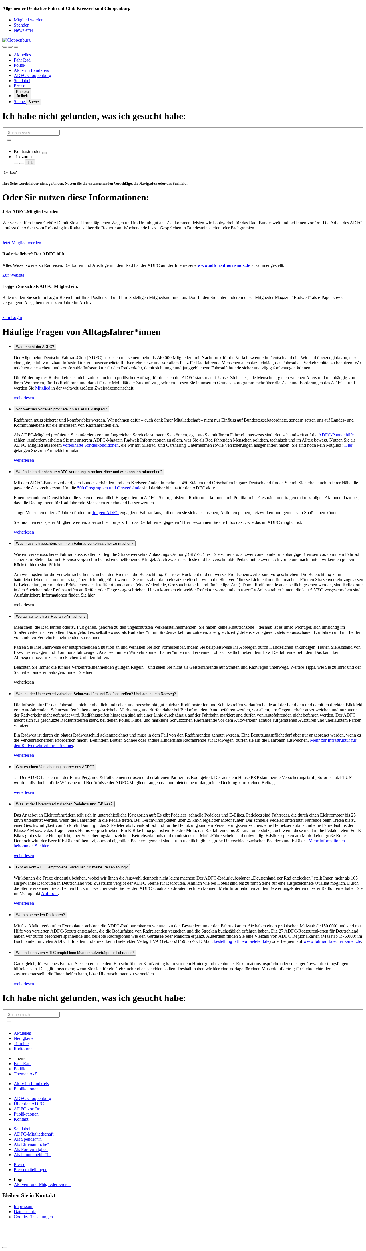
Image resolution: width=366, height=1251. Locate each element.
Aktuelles (22, 54)
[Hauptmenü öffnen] (16, 47)
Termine (21, 1043)
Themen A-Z (25, 1073)
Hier (348, 445)
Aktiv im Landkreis (31, 70)
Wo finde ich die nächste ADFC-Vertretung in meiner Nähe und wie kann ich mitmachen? (89, 472)
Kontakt (21, 1119)
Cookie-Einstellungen (33, 1216)
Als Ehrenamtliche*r (32, 1144)
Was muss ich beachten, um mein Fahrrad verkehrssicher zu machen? (74, 543)
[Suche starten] (9, 140)
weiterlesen (24, 397)
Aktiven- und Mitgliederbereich (42, 1184)
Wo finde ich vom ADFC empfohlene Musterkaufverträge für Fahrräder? (75, 953)
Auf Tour (49, 893)
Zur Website (13, 275)
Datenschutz (25, 1211)
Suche (20, 101)
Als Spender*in (28, 1139)
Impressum (23, 1206)
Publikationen (26, 1088)
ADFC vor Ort (27, 1108)
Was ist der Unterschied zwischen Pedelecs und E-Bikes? (64, 804)
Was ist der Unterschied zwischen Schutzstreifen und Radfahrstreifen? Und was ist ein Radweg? (96, 694)
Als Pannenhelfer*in (32, 1154)
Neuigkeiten (25, 1038)
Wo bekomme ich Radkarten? (40, 915)
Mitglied (43, 387)
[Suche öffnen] (10, 47)
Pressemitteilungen (30, 1169)
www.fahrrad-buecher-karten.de (332, 941)
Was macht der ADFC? (35, 347)
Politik (19, 65)
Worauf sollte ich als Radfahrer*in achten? (50, 616)
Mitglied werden (28, 19)
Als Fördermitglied (31, 1149)
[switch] (44, 153)
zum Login (12, 317)
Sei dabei (22, 80)
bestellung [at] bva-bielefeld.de (241, 941)
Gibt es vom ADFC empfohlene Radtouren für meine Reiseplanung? (72, 867)
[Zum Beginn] (4, 1247)
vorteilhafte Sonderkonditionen (91, 445)
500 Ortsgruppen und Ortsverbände (109, 487)
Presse (19, 85)
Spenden (21, 25)
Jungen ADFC (105, 512)
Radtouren (23, 1048)
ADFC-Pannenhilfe (336, 434)
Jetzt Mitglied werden (21, 242)
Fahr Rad (22, 60)
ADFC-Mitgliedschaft (33, 1134)
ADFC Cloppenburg (32, 75)
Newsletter (23, 30)
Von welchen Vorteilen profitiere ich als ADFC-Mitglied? (61, 409)
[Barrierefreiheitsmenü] (4, 47)
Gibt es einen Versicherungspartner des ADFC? (55, 767)
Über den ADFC (29, 1103)
